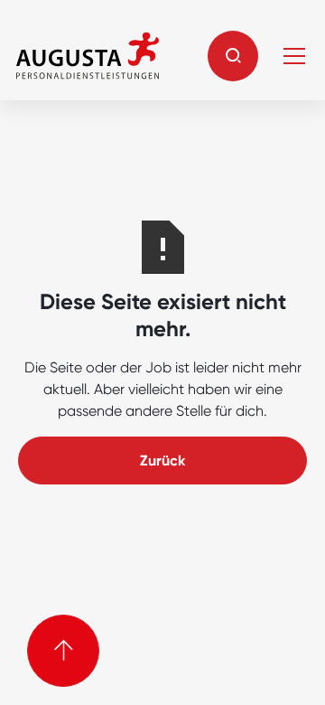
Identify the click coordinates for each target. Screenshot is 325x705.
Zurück (162, 460)
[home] (87, 55)
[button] (233, 56)
